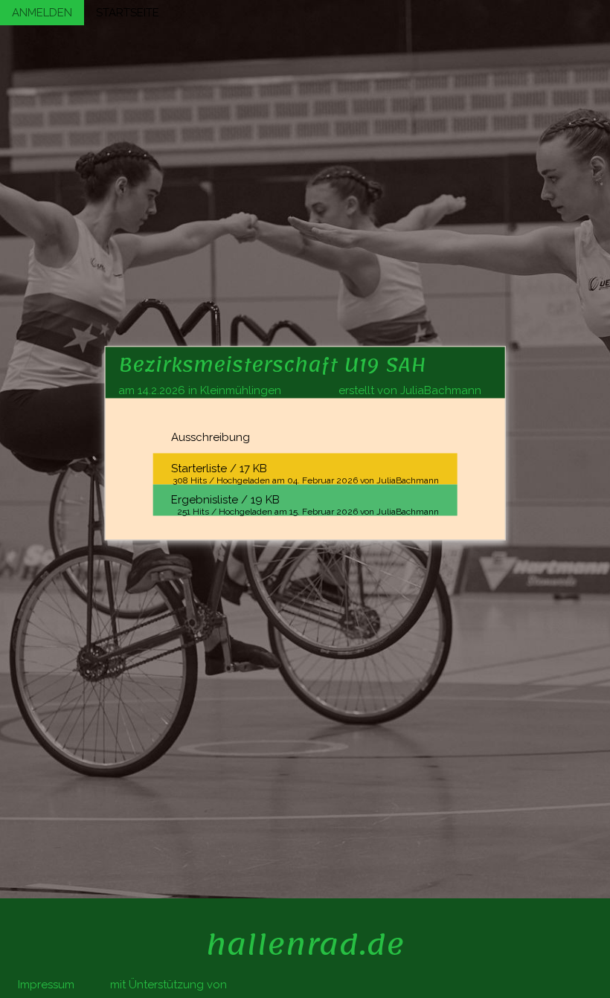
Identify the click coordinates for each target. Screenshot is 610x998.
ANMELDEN (42, 12)
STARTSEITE (127, 12)
